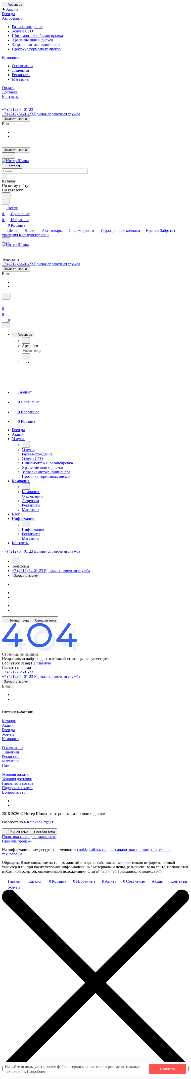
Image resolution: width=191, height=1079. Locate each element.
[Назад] (26, 340)
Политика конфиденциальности (29, 837)
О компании (12, 748)
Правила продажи (17, 841)
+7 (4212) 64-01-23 (17, 109)
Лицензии (10, 752)
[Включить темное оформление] (8, 155)
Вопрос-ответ (13, 792)
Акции (8, 725)
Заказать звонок (16, 119)
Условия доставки (17, 779)
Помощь (9, 765)
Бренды (8, 730)
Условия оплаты (15, 774)
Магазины (10, 761)
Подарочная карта (17, 788)
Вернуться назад (16, 663)
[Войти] (4, 302)
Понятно (167, 1069)
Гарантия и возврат (18, 783)
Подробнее (36, 1071)
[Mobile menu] (6, 239)
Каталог (9, 721)
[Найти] (6, 195)
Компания (10, 739)
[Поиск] (6, 296)
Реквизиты (11, 756)
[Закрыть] (5, 325)
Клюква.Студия (40, 822)
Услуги (8, 734)
